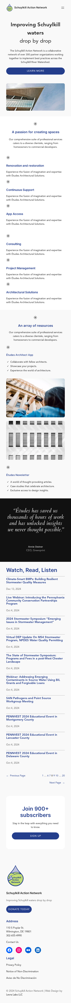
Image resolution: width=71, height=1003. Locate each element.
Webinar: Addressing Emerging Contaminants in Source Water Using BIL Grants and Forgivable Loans (33, 680)
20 (63, 775)
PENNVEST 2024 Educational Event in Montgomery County (31, 718)
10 (56, 775)
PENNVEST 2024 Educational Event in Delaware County (31, 755)
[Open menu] (63, 8)
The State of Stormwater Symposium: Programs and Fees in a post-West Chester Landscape (34, 658)
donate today (18, 909)
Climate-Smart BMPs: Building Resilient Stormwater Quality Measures (32, 581)
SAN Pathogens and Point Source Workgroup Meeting (28, 700)
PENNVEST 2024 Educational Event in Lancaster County (31, 736)
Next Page (57, 783)
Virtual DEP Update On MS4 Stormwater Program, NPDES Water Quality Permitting (34, 639)
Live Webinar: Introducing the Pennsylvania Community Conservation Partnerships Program (35, 600)
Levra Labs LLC (14, 995)
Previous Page (15, 775)
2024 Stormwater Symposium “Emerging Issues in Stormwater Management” (33, 620)
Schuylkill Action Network (30, 7)
